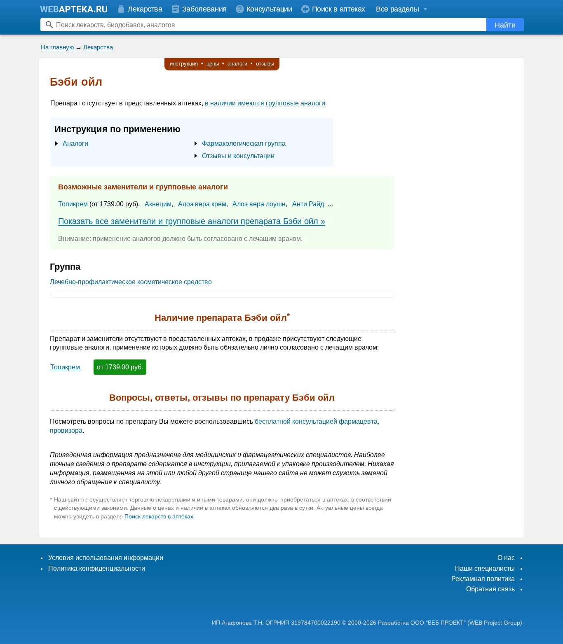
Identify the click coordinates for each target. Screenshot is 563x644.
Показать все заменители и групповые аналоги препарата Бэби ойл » (191, 221)
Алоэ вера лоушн (259, 204)
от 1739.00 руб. (120, 367)
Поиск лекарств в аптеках (158, 516)
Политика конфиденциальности (96, 568)
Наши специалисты (485, 568)
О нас (506, 557)
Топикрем (73, 204)
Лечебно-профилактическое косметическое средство (131, 281)
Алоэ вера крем (202, 204)
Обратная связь (490, 589)
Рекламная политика (483, 578)
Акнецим (158, 204)
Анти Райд (308, 204)
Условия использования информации (105, 557)
